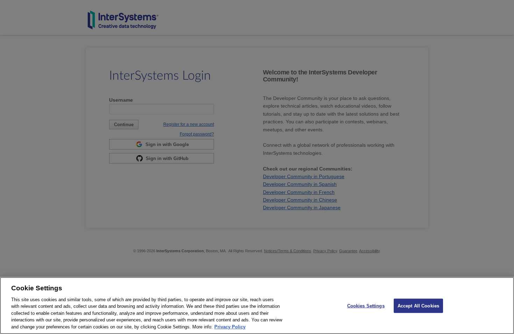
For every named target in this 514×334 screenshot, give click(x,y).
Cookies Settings (366, 305)
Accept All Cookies (418, 305)
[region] (257, 305)
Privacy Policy (229, 326)
